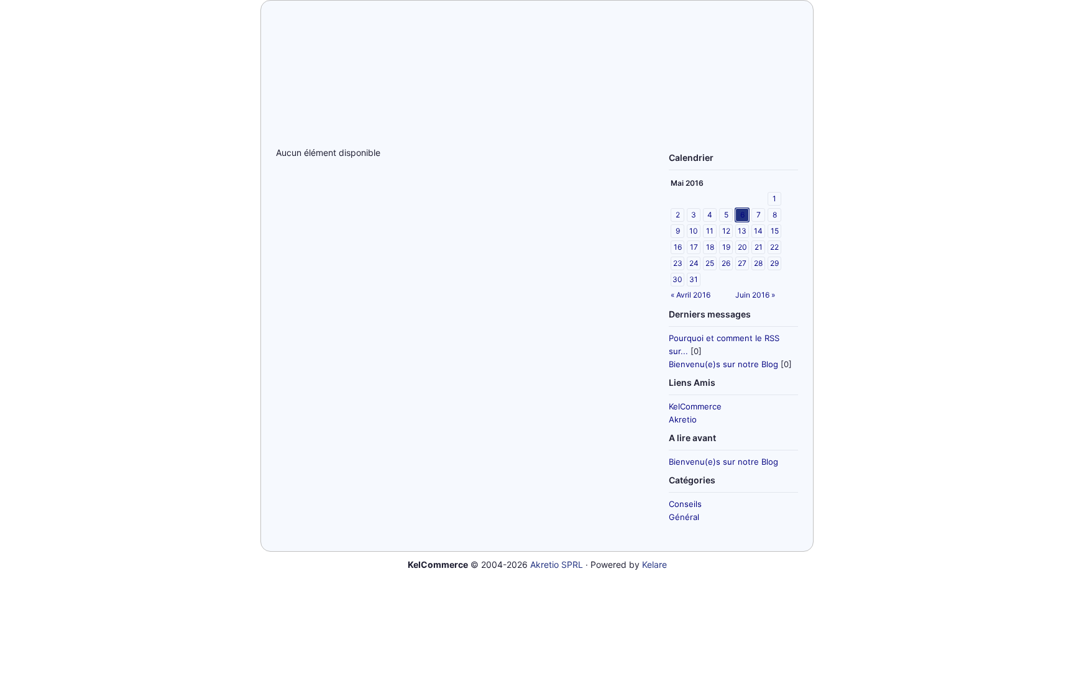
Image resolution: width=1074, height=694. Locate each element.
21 (759, 247)
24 (694, 263)
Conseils (685, 504)
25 (709, 263)
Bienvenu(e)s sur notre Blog (723, 364)
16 (678, 247)
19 (726, 247)
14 (758, 230)
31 (693, 279)
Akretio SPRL (556, 564)
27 (742, 263)
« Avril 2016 (690, 294)
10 (693, 230)
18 (710, 247)
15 (775, 230)
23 (677, 263)
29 (774, 263)
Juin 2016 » (755, 294)
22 (774, 247)
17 (694, 247)
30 (677, 279)
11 (710, 230)
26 (726, 263)
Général (684, 517)
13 (742, 230)
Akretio (683, 419)
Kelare (654, 564)
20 (742, 247)
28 (758, 263)
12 (726, 230)
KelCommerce (695, 406)
